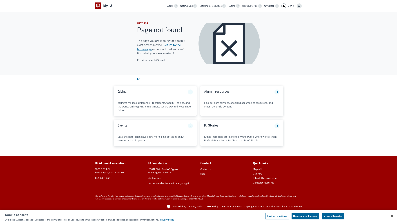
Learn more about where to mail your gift (168, 183)
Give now (257, 173)
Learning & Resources (210, 5)
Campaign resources (263, 182)
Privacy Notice (195, 206)
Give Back (269, 5)
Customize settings (277, 216)
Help (202, 173)
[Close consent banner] (392, 216)
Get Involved (186, 5)
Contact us (205, 169)
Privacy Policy (167, 220)
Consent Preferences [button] (231, 206)
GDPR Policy (212, 206)
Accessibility (179, 206)
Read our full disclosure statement (281, 196)
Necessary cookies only (305, 216)
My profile (258, 169)
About (170, 5)
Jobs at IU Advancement (265, 178)
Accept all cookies (332, 216)
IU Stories (211, 125)
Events (231, 5)
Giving (122, 92)
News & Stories (249, 5)
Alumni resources (217, 92)
